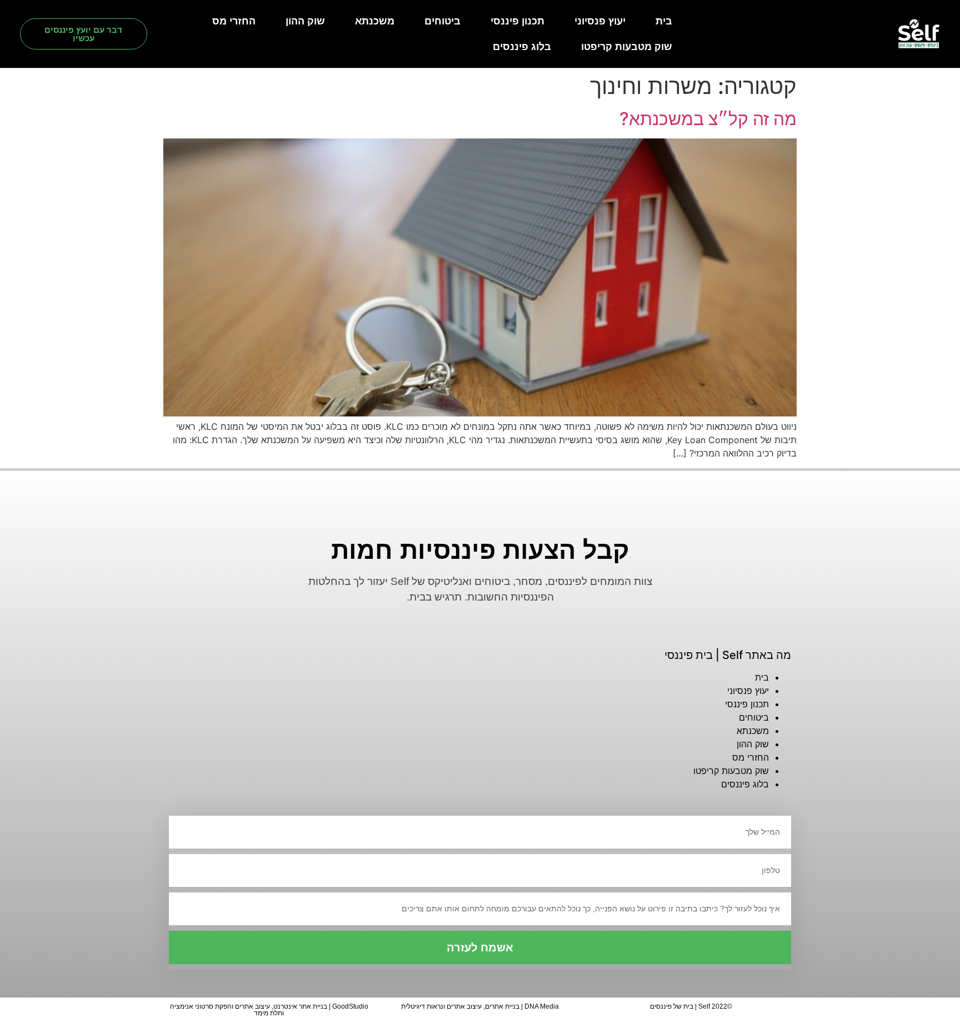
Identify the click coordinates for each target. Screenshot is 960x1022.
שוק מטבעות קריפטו (626, 46)
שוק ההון (305, 21)
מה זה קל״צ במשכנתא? (708, 119)
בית (664, 21)
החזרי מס (234, 21)
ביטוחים (442, 21)
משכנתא (374, 21)
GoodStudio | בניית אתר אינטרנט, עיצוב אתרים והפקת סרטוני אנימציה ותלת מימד (269, 1010)
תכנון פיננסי (517, 21)
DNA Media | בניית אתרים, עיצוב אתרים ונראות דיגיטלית (480, 1006)
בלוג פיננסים (522, 46)
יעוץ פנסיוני (600, 21)
